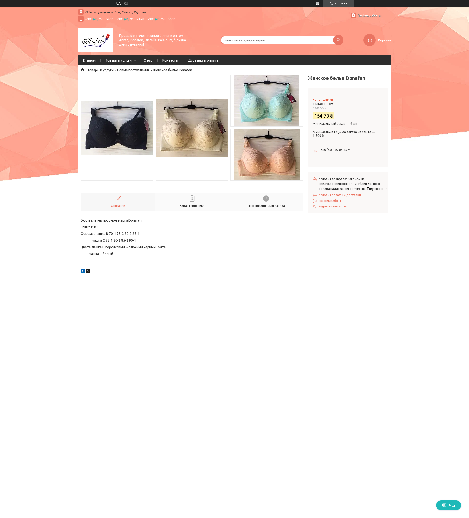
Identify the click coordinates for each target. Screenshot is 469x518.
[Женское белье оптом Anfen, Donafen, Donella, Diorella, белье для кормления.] (95, 39)
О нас (148, 60)
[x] (88, 271)
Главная (89, 60)
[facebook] (83, 271)
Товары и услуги (119, 60)
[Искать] (338, 40)
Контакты (170, 60)
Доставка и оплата (203, 60)
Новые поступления (133, 70)
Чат (452, 505)
